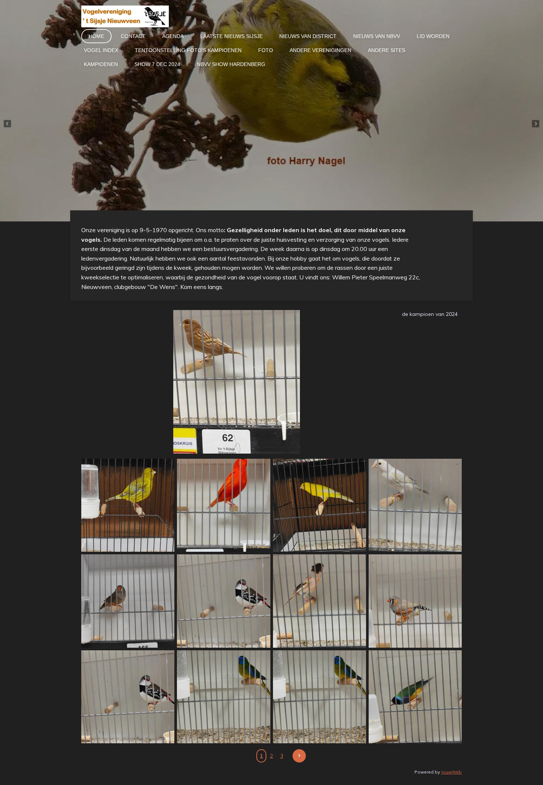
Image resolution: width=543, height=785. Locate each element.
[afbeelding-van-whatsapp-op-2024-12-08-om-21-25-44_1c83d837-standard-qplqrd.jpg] (128, 601)
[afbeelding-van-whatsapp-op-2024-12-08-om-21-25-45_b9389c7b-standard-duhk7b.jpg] (319, 505)
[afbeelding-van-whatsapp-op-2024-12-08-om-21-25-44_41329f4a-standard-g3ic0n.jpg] (415, 696)
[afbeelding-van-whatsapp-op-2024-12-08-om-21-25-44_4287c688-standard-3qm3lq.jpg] (319, 696)
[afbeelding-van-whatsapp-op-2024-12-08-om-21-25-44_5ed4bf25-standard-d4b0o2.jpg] (415, 601)
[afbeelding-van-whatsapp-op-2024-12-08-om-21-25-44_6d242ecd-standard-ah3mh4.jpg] (128, 696)
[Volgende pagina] (299, 755)
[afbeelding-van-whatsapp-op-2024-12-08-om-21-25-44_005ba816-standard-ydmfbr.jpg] (319, 601)
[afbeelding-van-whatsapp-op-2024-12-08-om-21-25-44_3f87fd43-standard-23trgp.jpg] (224, 601)
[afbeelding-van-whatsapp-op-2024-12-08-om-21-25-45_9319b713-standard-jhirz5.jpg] (224, 505)
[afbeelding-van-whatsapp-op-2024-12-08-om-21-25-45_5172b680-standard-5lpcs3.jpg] (128, 505)
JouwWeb (451, 772)
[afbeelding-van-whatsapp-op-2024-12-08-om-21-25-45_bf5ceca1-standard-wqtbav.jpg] (415, 505)
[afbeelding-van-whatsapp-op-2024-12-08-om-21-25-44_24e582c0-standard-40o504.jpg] (224, 696)
